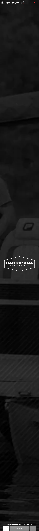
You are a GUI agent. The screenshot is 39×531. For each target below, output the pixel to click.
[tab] (6, 528)
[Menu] (37, 3)
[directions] (35, 3)
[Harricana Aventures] (13, 2)
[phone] (32, 3)
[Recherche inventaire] (30, 3)
